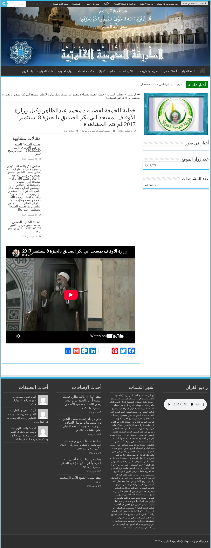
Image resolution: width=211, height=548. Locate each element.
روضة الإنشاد (146, 3)
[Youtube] (33, 3)
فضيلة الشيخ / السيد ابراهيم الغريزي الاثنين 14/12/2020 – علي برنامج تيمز (24, 149)
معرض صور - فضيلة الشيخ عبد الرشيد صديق (134, 524)
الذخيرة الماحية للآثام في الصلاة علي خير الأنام (133, 422)
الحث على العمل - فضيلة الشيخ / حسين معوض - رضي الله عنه (132, 415)
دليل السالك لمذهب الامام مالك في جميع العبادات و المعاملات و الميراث (132, 478)
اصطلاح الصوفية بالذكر (131, 402)
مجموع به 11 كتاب (126, 514)
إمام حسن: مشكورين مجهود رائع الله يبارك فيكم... (24, 400)
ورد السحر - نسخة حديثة (132, 528)
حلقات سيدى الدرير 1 (134, 471)
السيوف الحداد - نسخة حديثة (123, 435)
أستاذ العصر (170, 71)
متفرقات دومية (60, 3)
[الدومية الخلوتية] (105, 36)
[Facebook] (41, 3)
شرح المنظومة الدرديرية (124, 491)
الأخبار (106, 3)
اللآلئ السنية (126, 71)
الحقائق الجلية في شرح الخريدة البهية (133, 418)
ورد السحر (150, 528)
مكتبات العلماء (86, 71)
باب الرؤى (27, 71)
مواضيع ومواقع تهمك (167, 3)
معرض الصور (92, 3)
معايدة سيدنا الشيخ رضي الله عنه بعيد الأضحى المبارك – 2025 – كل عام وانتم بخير (80, 444)
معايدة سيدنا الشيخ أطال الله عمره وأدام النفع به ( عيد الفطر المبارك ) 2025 (81, 462)
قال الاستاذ (142, 511)
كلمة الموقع (188, 71)
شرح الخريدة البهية (130, 485)
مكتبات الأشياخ (106, 71)
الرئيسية (202, 70)
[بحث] (4, 4)
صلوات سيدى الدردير (145, 504)
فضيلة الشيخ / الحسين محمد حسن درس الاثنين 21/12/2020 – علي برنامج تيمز (24, 226)
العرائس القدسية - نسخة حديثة (140, 438)
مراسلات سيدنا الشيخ (125, 3)
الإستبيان (76, 3)
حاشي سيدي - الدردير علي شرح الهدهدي (130, 468)
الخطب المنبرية (115, 94)
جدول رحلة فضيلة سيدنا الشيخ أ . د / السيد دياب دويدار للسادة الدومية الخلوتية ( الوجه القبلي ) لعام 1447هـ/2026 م (80, 424)
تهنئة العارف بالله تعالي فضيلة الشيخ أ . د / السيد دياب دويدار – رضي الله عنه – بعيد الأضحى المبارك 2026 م (81, 402)
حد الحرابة (150, 471)
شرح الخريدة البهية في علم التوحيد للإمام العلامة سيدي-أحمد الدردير (135, 488)
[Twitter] (37, 3)
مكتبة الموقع (46, 71)
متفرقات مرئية (89, 131)
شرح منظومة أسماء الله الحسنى (139, 494)
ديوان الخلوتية (66, 71)
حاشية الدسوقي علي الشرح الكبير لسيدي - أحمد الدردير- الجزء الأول (133, 464)
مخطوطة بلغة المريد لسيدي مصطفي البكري (134, 521)
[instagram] (28, 3)
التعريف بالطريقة (149, 71)
